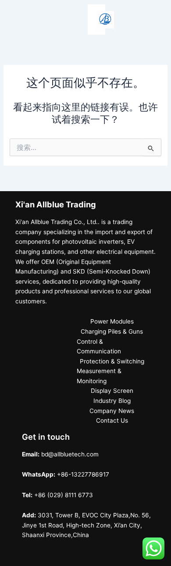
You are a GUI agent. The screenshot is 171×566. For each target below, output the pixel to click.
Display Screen (112, 390)
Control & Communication (99, 346)
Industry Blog (112, 400)
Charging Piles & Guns (112, 331)
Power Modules (112, 321)
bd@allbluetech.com (70, 454)
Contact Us (112, 420)
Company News (111, 410)
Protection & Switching (112, 361)
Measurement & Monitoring (99, 375)
